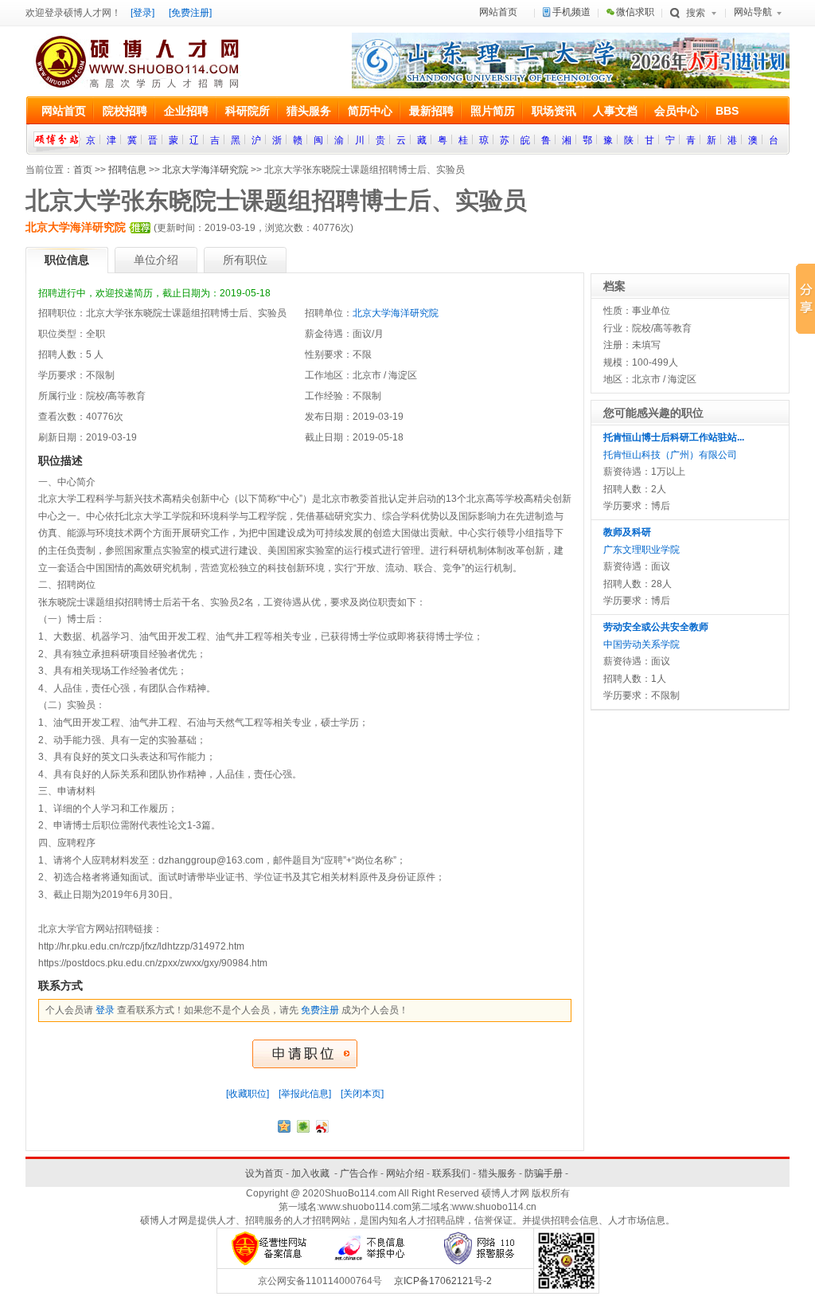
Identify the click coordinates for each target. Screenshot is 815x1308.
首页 (82, 169)
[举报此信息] (305, 1093)
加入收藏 (310, 1173)
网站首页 (498, 12)
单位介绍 (156, 259)
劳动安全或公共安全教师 (655, 626)
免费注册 (320, 1010)
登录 (105, 1010)
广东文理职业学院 (641, 549)
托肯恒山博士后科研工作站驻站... (673, 437)
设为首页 (264, 1173)
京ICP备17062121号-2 (443, 1280)
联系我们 (451, 1173)
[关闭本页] (362, 1093)
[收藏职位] (247, 1093)
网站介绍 (405, 1173)
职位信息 (67, 259)
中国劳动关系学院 (641, 644)
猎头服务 (497, 1173)
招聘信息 (127, 169)
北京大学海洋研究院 (205, 169)
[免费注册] (190, 12)
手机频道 (571, 12)
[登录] (142, 12)
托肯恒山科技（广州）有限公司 (670, 454)
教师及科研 (627, 532)
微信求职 (635, 12)
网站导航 (753, 12)
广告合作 (359, 1173)
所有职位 (245, 259)
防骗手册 (543, 1173)
